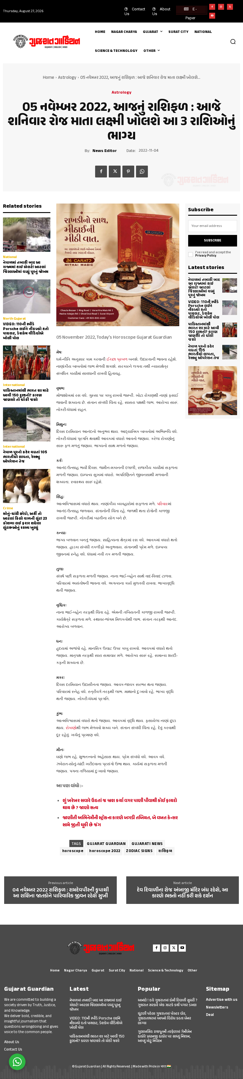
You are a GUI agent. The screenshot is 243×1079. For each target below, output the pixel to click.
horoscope (73, 851)
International (14, 385)
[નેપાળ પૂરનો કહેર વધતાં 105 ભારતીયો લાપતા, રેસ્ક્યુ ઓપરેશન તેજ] (26, 424)
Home (48, 77)
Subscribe (212, 240)
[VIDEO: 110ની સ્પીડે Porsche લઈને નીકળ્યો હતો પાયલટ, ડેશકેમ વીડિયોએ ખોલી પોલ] (26, 296)
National (10, 257)
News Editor (104, 151)
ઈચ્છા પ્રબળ (116, 359)
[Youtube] (212, 16)
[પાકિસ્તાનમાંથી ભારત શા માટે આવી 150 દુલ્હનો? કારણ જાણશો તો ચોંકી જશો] (26, 362)
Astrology (67, 77)
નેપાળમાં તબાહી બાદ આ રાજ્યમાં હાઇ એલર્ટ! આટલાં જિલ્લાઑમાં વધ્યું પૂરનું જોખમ (25, 267)
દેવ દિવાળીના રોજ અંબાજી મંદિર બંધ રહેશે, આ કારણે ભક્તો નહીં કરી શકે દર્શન (182, 893)
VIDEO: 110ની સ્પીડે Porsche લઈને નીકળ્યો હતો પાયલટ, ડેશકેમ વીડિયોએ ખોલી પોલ (26, 331)
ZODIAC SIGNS (139, 851)
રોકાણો (71, 728)
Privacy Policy (205, 255)
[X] (230, 7)
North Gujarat (14, 319)
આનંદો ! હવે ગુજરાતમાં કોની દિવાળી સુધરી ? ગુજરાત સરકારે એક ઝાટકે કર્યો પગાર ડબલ (167, 1003)
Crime (8, 508)
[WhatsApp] (142, 171)
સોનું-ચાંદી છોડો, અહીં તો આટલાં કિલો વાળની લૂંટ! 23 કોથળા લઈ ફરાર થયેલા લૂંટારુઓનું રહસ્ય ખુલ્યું (25, 521)
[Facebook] (212, 7)
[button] (233, 41)
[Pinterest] (128, 171)
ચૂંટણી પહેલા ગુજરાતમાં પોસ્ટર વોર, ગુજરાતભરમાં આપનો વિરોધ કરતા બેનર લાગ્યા (164, 1018)
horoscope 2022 (104, 851)
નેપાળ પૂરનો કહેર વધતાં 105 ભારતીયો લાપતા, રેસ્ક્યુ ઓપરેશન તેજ (25, 457)
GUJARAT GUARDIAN (106, 844)
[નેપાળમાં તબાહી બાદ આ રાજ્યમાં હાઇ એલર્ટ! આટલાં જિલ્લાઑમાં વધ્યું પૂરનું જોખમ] (26, 234)
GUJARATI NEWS (147, 844)
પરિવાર (162, 504)
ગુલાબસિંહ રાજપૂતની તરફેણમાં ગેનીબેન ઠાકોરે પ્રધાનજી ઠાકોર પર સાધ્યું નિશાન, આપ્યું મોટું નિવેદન (165, 1036)
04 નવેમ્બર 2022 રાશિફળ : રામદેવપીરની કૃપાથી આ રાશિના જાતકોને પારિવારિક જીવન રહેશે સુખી (60, 893)
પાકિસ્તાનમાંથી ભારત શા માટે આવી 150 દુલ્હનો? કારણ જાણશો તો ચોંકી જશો (26, 395)
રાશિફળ (165, 851)
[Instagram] (221, 7)
